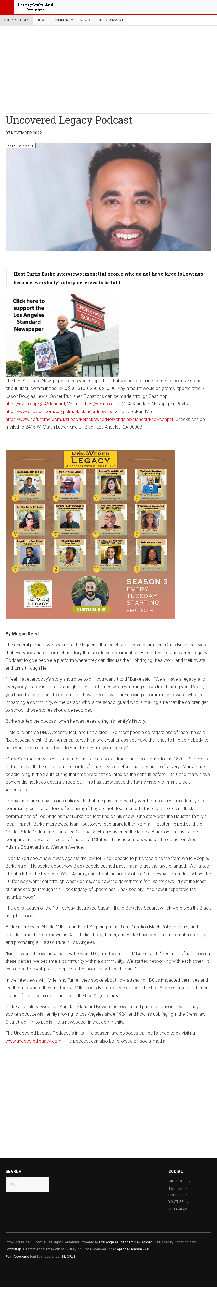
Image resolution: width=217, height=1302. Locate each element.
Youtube (176, 1202)
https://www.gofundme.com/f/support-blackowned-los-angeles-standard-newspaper (89, 419)
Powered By (31, 1273)
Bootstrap (13, 1249)
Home (41, 20)
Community (63, 20)
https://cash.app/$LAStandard (35, 404)
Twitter (175, 1188)
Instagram (177, 1209)
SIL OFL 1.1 (69, 1257)
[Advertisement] (111, 71)
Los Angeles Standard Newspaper (125, 1242)
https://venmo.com (101, 404)
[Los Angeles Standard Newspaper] (36, 7)
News (85, 20)
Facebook (177, 1181)
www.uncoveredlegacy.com (33, 1041)
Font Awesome (17, 1257)
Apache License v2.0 (133, 1249)
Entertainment (110, 20)
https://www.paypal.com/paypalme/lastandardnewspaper (63, 411)
